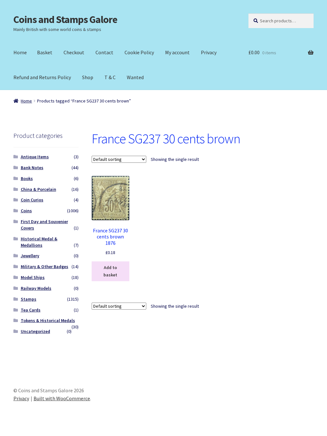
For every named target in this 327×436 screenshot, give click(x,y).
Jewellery (30, 256)
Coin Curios (32, 200)
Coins (26, 211)
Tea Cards (31, 310)
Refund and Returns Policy (42, 77)
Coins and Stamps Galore (65, 19)
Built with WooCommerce (62, 398)
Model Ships (33, 277)
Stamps (28, 299)
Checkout (74, 52)
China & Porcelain (38, 189)
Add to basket (110, 271)
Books (27, 178)
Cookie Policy (139, 52)
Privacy (209, 52)
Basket (44, 52)
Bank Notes (32, 167)
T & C (110, 77)
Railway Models (36, 288)
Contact (104, 52)
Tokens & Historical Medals (48, 320)
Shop (87, 77)
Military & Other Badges (44, 266)
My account (177, 52)
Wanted (135, 77)
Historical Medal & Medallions (39, 242)
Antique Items (35, 157)
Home (20, 52)
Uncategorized (35, 331)
